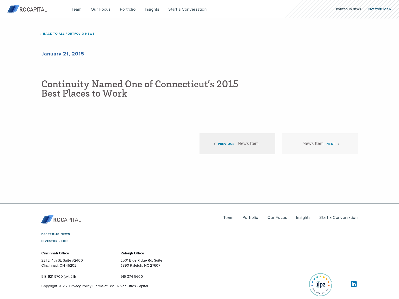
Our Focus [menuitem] (101, 9)
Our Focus (277, 217)
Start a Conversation (338, 217)
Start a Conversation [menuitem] (187, 9)
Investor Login (55, 241)
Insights (303, 217)
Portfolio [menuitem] (128, 9)
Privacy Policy (80, 286)
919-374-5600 (132, 276)
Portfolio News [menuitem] (348, 9)
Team (228, 217)
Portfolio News (55, 234)
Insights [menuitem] (152, 9)
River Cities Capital (132, 286)
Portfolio (250, 217)
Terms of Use (104, 286)
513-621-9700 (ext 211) (58, 276)
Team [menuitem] (77, 9)
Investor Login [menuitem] (379, 9)
